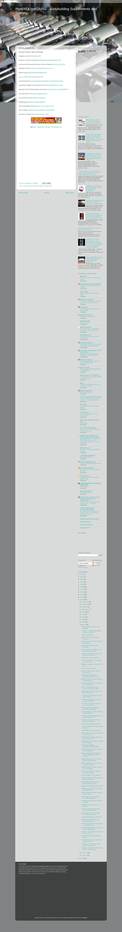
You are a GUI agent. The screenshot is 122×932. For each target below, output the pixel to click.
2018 (82, 587)
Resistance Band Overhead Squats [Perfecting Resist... (92, 778)
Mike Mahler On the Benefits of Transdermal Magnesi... (90, 797)
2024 (82, 574)
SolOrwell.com (84, 448)
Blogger (85, 917)
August (84, 612)
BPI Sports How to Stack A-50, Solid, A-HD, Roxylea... (92, 741)
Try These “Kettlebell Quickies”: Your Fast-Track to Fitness (90, 385)
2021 (82, 579)
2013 (82, 599)
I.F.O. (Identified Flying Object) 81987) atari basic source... (90, 377)
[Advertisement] (33, 31)
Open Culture (84, 291)
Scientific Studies (39, 186)
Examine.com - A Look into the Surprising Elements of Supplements (90, 498)
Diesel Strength (85, 321)
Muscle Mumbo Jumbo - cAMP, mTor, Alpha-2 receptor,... (90, 813)
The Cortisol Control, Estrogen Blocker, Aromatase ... (90, 720)
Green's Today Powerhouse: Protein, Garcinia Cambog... (90, 687)
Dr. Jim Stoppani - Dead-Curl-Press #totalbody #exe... (92, 712)
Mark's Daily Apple (86, 390)
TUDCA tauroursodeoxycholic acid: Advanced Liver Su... (91, 737)
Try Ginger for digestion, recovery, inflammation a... (91, 696)
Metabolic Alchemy (86, 491)
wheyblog (97, 565)
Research (30, 186)
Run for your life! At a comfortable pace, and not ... (91, 661)
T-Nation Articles (85, 522)
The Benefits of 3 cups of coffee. (91, 730)
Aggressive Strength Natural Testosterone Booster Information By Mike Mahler (94, 202)
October (84, 607)
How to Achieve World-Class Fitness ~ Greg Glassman (92, 824)
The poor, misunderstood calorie (90, 397)
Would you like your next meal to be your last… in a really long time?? (90, 399)
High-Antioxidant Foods (86, 392)
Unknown (97, 563)
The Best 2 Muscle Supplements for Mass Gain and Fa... (92, 716)
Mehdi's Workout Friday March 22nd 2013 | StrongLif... (92, 733)
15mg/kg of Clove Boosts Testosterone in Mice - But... (90, 675)
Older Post (69, 193)
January (84, 855)
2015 (82, 594)
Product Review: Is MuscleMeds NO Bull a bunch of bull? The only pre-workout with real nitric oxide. (89, 173)
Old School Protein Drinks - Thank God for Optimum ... (91, 750)
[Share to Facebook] (48, 183)
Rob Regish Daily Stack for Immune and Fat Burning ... (92, 683)
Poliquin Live (84, 412)
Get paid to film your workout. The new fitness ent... (91, 840)
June (83, 617)
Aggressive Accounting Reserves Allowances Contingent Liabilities (89, 354)
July (83, 614)
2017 (82, 589)
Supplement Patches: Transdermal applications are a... (91, 789)
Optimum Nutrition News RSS (89, 519)
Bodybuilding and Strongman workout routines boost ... (90, 782)
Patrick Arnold (84, 367)
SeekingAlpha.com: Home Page (90, 284)
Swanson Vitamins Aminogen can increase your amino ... (91, 654)
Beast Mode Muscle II (87, 468)
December (85, 602)
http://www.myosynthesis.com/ (44, 106)
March (84, 624)
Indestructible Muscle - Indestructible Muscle (87, 508)
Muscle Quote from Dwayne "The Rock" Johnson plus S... (91, 650)
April (83, 622)
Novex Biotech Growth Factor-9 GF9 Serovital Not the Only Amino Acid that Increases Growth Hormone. (94, 216)
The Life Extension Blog (88, 427)
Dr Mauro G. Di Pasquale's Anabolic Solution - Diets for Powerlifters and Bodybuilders (94, 188)
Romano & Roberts (86, 525)
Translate (85, 567)
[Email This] (43, 183)
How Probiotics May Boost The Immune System (88, 414)
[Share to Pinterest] (50, 183)
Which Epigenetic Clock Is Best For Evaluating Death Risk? (90, 362)
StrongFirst (83, 307)
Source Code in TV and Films (89, 375)
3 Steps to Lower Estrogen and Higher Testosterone (90, 844)
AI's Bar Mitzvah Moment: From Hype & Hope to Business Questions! (90, 301)
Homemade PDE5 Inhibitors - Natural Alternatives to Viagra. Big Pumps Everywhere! (94, 260)
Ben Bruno (83, 404)
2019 (82, 584)
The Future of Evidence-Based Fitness (91, 463)
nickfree (71, 917)
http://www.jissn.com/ (58, 64)
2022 (82, 577)
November (85, 604)
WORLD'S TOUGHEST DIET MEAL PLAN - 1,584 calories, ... (92, 848)
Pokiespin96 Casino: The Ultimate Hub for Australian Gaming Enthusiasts (91, 345)
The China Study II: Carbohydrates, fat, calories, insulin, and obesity (90, 329)
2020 (82, 582)
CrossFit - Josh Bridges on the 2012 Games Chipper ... (92, 832)
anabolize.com (85, 527)
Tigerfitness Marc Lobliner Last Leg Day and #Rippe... (92, 767)
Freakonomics (84, 475)
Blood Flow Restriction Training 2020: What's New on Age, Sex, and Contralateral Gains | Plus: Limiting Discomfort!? (90, 441)
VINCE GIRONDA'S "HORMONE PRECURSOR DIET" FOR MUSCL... (91, 755)
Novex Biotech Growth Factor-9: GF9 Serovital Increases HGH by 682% (93, 121)
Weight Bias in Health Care (87, 316)
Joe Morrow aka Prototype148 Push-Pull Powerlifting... (90, 809)
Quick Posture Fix (85, 322)
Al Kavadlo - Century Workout (90, 657)
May (83, 619)
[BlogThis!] (45, 183)
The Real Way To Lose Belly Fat (91, 775)
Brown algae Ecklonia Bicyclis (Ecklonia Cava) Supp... (90, 708)
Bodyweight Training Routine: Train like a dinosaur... (91, 692)
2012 (82, 858)
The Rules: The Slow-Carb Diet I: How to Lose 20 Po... (91, 704)
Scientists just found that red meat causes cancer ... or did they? (89, 502)
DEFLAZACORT (84, 486)
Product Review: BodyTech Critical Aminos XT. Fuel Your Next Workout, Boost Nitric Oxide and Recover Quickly (94, 157)
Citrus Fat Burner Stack (88, 668)
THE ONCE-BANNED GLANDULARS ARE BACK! (90, 745)
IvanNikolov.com (85, 335)
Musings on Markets (86, 299)
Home (46, 193)
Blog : (82, 383)
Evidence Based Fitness (88, 462)
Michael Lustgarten (86, 359)
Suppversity (48, 186)
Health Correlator (85, 327)
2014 (82, 597)
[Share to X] (46, 183)
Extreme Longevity (86, 342)
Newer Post (23, 193)
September (85, 609)
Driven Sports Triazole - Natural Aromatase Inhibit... (90, 771)
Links (25, 186)
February (85, 852)
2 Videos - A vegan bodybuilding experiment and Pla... (91, 631)
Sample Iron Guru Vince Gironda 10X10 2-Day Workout (91, 759)
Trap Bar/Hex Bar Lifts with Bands (91, 817)
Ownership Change (85, 492)
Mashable (83, 276)
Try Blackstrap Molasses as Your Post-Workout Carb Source (89, 228)
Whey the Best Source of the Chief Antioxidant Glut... (91, 679)
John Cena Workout (87, 635)
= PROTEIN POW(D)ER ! (87, 455)
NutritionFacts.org (86, 315)
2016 (82, 592)
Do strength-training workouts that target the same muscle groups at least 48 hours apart (89, 512)
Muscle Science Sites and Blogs (91, 724)
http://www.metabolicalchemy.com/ (42, 68)
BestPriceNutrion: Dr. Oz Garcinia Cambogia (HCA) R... (91, 763)
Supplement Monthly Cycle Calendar (92, 786)
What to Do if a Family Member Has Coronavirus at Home (90, 430)
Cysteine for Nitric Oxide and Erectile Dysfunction (90, 820)
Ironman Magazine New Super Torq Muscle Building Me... (92, 828)
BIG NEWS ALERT (85, 457)
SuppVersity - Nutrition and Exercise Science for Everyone (90, 436)
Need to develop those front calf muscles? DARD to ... (91, 700)
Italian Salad (83, 423)
